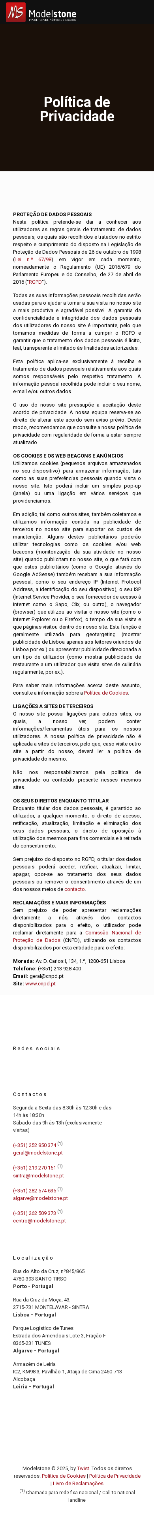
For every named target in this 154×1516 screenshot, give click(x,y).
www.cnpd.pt (40, 984)
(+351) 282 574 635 (34, 1191)
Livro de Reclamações (78, 1483)
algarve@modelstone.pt (40, 1198)
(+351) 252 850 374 (34, 1145)
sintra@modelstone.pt (38, 1176)
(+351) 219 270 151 (34, 1168)
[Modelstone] (41, 12)
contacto (74, 889)
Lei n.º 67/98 (33, 259)
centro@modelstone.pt (39, 1221)
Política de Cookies (106, 693)
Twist (83, 1468)
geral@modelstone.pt (38, 1153)
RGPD (35, 282)
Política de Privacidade (115, 1476)
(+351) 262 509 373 (34, 1213)
